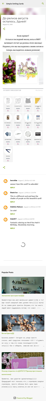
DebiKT (13, 219)
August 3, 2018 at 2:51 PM (32, 207)
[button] (4, 29)
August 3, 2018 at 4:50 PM (26, 219)
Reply (12, 187)
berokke (13, 180)
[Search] (43, 3)
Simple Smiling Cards (15, 3)
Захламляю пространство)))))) (13, 296)
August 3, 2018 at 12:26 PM (27, 192)
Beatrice (14, 192)
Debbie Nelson (16, 207)
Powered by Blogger (24, 398)
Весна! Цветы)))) (8, 333)
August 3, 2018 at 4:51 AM (26, 180)
